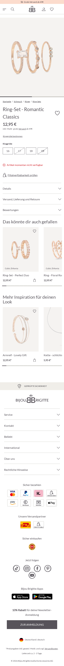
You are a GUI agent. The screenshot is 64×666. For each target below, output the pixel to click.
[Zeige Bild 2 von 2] (48, 96)
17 (19, 150)
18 (31, 150)
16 (7, 150)
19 (42, 150)
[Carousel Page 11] (47, 365)
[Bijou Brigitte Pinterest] (48, 568)
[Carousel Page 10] (43, 365)
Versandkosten (51, 648)
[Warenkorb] (60, 9)
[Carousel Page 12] (51, 365)
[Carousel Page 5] (21, 365)
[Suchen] (12, 9)
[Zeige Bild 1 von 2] (16, 96)
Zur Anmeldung (32, 624)
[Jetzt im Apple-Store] (21, 596)
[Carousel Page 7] (30, 365)
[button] (43, 9)
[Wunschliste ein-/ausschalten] (57, 113)
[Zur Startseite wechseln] (32, 8)
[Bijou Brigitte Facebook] (37, 568)
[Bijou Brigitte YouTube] (32, 575)
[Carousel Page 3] (13, 365)
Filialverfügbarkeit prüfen (23, 175)
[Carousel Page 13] (55, 365)
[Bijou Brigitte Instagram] (27, 568)
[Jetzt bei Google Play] (42, 596)
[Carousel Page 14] (60, 365)
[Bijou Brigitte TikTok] (16, 568)
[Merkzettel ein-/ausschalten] (34, 231)
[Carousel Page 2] (8, 365)
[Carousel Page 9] (38, 365)
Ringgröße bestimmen (13, 136)
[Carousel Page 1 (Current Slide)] (4, 365)
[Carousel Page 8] (34, 365)
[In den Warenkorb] (34, 280)
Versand (22, 129)
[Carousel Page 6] (25, 365)
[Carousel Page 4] (17, 365)
